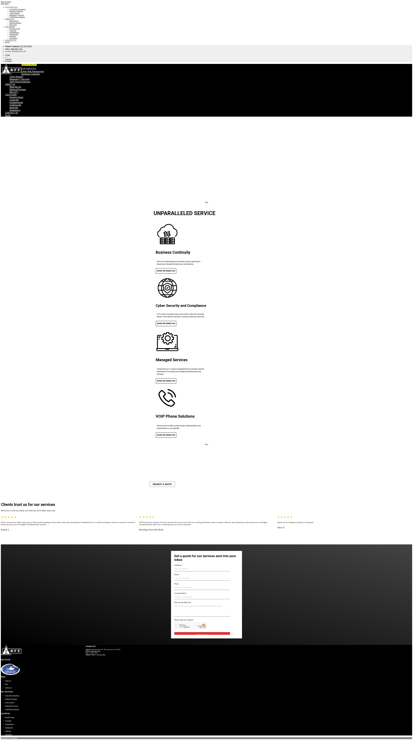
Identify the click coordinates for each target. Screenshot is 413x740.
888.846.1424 (16, 49)
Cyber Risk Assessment (17, 9)
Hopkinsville (13, 34)
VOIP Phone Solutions (17, 17)
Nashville (12, 36)
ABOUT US (9, 19)
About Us (8, 681)
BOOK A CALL (42, 65)
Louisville (12, 31)
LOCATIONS (10, 27)
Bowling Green (14, 29)
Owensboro (13, 38)
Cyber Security (14, 13)
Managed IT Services (16, 15)
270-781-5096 (100, 655)
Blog (6, 684)
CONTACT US (10, 40)
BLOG (7, 42)
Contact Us (8, 687)
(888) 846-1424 (95, 651)
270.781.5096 (22, 46)
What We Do (13, 21)
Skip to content (6, 2)
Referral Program (15, 23)
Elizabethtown (14, 32)
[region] (206, 158)
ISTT (15, 738)
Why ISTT (13, 25)
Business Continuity (16, 11)
